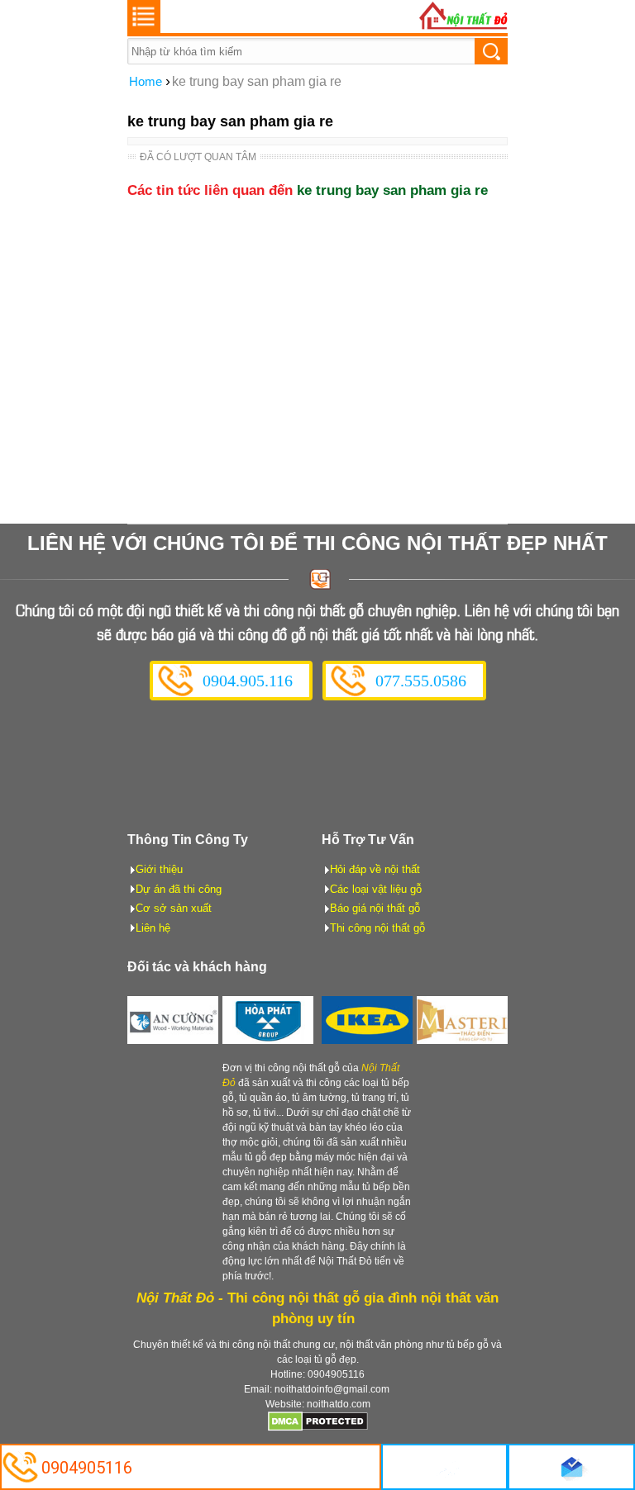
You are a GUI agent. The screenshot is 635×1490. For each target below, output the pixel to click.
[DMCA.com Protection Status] (318, 1428)
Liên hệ (153, 928)
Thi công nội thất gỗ (377, 928)
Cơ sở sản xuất (174, 908)
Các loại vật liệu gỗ (376, 889)
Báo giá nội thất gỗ (375, 908)
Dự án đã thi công (179, 889)
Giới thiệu (159, 869)
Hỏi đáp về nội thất (375, 869)
